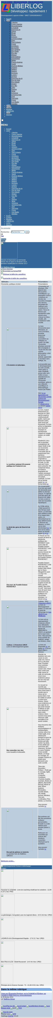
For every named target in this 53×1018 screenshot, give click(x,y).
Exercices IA (15, 30)
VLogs (8, 106)
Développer (15, 59)
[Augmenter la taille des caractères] (14, 278)
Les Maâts (15, 102)
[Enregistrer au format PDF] (11, 271)
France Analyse (17, 62)
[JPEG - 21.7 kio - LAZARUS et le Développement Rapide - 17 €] (7, 937)
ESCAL (10, 1016)
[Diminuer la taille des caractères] (13, 274)
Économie (15, 48)
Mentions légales (38, 1006)
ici (44, 482)
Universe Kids (16, 95)
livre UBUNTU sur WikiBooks (44, 614)
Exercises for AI (16, 78)
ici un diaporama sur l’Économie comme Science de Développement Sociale (44, 397)
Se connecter (5, 228)
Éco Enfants (15, 50)
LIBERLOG (10, 111)
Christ (13, 44)
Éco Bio (14, 53)
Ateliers (14, 71)
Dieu (13, 40)
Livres (8, 113)
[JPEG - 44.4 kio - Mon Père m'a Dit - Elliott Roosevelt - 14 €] (8, 960)
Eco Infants (15, 82)
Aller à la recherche (20, 2)
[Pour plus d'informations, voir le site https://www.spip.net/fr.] (13, 1014)
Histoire (14, 68)
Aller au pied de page (35, 2)
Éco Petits (15, 51)
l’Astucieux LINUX (44, 603)
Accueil (8, 19)
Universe (14, 93)
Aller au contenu (6, 2)
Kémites (14, 104)
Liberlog (14, 22)
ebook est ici (44, 404)
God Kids (14, 98)
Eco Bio (14, 86)
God (13, 97)
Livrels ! (14, 75)
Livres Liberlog (16, 24)
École (13, 33)
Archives (14, 73)
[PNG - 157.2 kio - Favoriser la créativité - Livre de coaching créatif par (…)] (7, 888)
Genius (14, 89)
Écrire (13, 35)
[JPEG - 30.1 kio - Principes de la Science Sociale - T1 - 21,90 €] (7, 983)
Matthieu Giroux (9, 267)
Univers (14, 37)
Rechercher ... (6, 232)
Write (13, 91)
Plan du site (11, 1006)
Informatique (15, 57)
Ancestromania (16, 26)
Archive (14, 77)
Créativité (14, 28)
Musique (9, 109)
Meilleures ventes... (8, 861)
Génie (13, 31)
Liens (8, 21)
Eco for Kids (15, 80)
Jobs (13, 87)
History (14, 84)
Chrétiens (15, 46)
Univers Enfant (16, 39)
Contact (9, 107)
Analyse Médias (17, 66)
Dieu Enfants (16, 42)
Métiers (14, 69)
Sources (9, 115)
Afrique (14, 55)
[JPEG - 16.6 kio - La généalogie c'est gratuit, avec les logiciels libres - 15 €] (8, 913)
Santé (13, 64)
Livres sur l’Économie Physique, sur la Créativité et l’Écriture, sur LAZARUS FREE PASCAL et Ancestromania (23, 994)
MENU (4, 124)
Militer (13, 60)
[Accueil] (6, 12)
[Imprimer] (7, 269)
